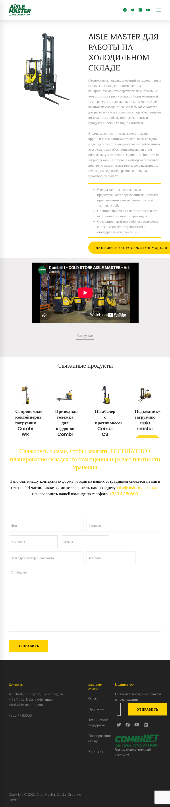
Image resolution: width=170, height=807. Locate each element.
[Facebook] (124, 10)
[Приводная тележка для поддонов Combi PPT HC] (65, 408)
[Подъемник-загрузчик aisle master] (144, 408)
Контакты (95, 751)
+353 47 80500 (123, 493)
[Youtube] (148, 10)
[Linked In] (140, 10)
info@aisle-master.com (138, 487)
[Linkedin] (146, 724)
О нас (92, 698)
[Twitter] (132, 10)
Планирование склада (98, 738)
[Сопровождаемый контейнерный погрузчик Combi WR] (25, 408)
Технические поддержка (98, 722)
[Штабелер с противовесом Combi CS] (105, 408)
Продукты (96, 709)
